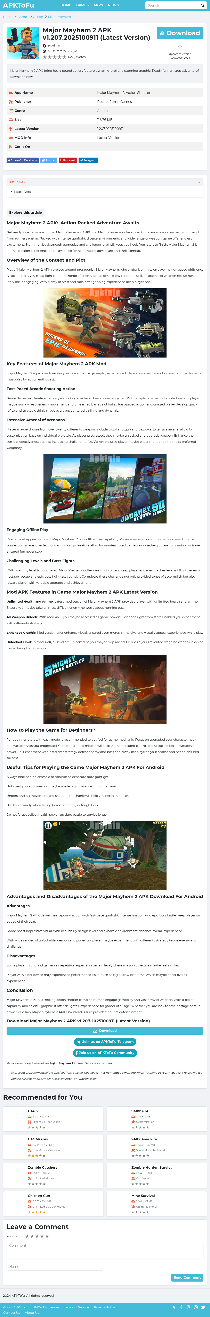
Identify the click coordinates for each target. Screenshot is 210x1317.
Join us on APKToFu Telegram (107, 1042)
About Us (32, 1313)
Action (102, 111)
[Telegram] (174, 1307)
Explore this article (25, 213)
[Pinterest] (188, 1307)
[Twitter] (203, 1307)
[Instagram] (196, 1307)
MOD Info (17, 182)
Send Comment (187, 1278)
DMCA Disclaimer (45, 1307)
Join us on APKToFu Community (106, 1053)
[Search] (202, 5)
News (113, 5)
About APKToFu (15, 1307)
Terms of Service (76, 1307)
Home (65, 5)
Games (82, 5)
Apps (98, 5)
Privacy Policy (104, 1307)
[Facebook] (181, 1307)
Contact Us (11, 1313)
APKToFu (18, 5)
